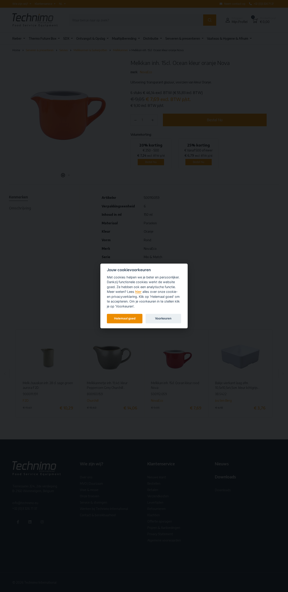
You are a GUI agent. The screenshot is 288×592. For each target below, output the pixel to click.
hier (138, 292)
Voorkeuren (163, 318)
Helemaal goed (124, 318)
